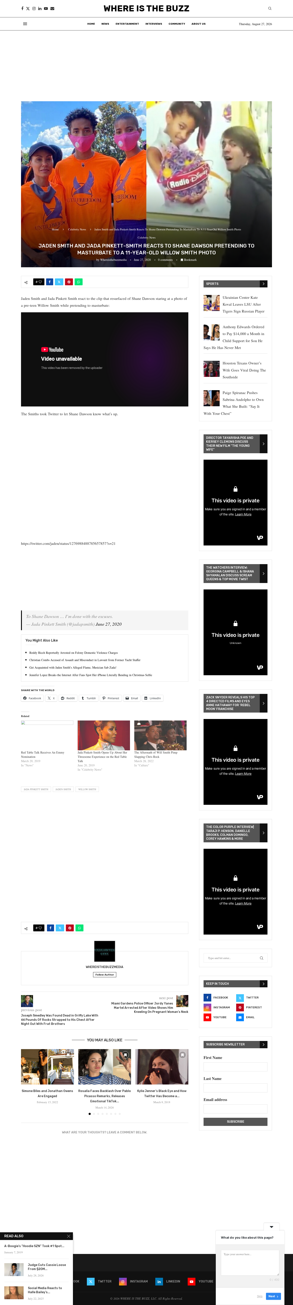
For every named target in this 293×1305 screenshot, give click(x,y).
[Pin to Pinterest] (69, 281)
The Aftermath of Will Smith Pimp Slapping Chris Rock (155, 754)
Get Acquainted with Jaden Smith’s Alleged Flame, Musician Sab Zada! (72, 667)
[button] (26, 1082)
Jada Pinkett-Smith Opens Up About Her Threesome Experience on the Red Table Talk (102, 756)
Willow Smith (87, 789)
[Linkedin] (40, 8)
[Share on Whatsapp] (79, 281)
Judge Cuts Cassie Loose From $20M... (47, 1267)
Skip (260, 1296)
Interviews (153, 23)
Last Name (213, 1078)
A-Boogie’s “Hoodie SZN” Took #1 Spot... (34, 1246)
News (105, 23)
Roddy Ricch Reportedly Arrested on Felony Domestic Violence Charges (73, 653)
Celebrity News (77, 229)
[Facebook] (22, 8)
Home (91, 23)
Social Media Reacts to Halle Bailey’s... (45, 1290)
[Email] (52, 8)
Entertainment (127, 23)
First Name (213, 1057)
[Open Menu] (25, 24)
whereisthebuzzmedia (113, 260)
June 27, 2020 (109, 624)
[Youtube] (46, 8)
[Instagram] (34, 8)
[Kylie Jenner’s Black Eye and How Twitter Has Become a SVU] (161, 1066)
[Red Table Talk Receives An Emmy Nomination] (47, 735)
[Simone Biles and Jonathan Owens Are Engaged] (47, 1066)
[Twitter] (28, 8)
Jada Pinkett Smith (36, 789)
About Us (199, 23)
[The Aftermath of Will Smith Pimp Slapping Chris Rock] (160, 735)
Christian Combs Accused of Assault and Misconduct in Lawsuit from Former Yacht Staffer (84, 660)
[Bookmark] (68, 1055)
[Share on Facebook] (49, 281)
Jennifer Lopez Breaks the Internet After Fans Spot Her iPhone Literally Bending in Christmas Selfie (90, 675)
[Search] (270, 9)
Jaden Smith (63, 789)
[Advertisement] (146, 63)
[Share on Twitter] (59, 281)
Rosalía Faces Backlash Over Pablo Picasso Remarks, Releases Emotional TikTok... (104, 1096)
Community (177, 23)
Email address (215, 1099)
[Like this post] (40, 281)
